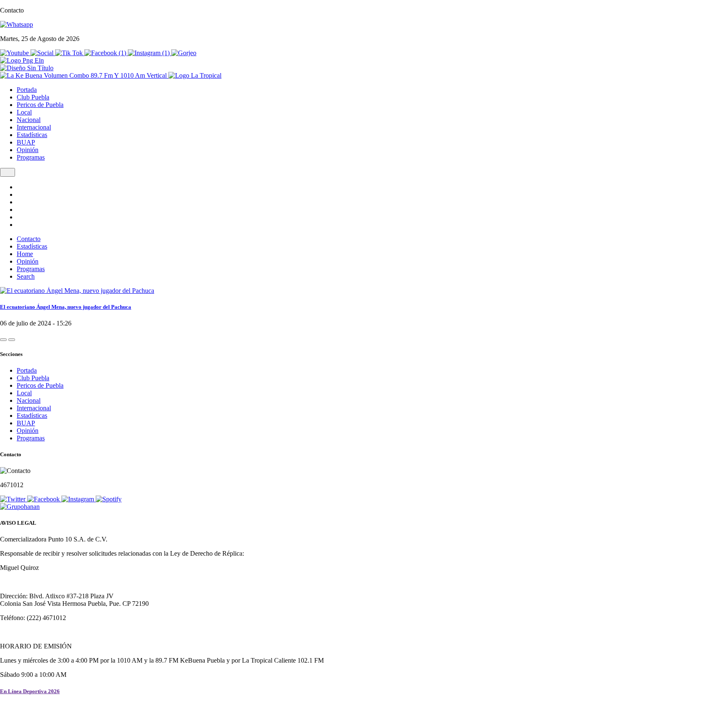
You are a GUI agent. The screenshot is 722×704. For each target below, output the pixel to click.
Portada (27, 89)
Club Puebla (33, 97)
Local (24, 112)
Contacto (29, 238)
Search (26, 276)
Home (25, 253)
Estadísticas (32, 134)
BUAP (26, 142)
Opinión (27, 149)
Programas (31, 157)
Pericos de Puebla (40, 104)
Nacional (29, 119)
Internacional (34, 127)
